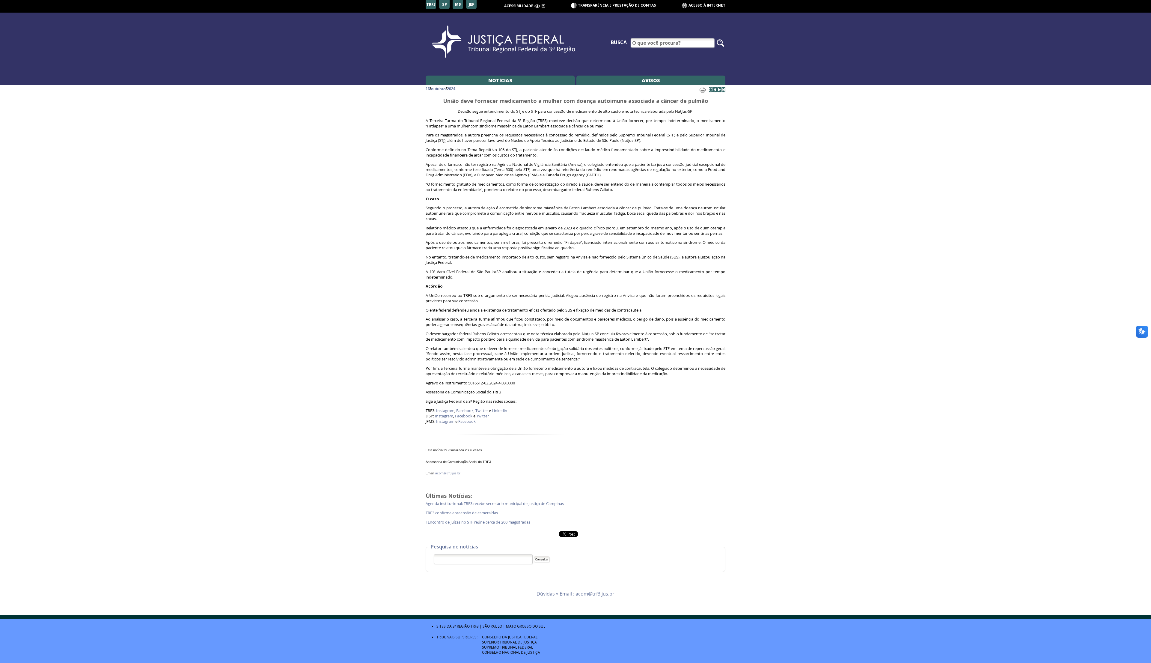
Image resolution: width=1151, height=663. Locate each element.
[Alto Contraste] (537, 6)
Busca (619, 42)
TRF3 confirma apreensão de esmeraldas (462, 512)
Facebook (465, 410)
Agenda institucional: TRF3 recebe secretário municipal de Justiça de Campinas (495, 503)
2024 (451, 89)
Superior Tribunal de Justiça (509, 642)
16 (428, 89)
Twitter (481, 410)
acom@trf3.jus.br (447, 473)
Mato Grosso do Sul (525, 626)
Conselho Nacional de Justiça (511, 652)
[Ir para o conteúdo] (543, 5)
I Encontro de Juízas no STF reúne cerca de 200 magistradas (478, 522)
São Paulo (492, 626)
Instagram (445, 410)
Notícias (500, 80)
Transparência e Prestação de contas (617, 5)
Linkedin (499, 410)
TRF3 (475, 626)
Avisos (651, 80)
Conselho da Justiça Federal (509, 637)
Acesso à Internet (706, 5)
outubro (438, 89)
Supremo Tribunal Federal (507, 647)
